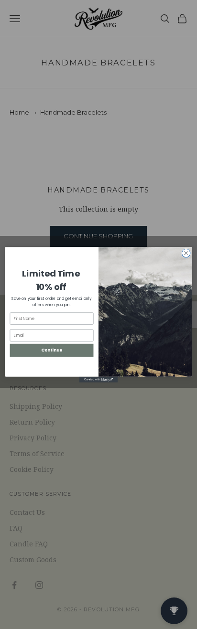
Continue (51, 350)
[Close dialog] (186, 253)
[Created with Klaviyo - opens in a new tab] (98, 379)
